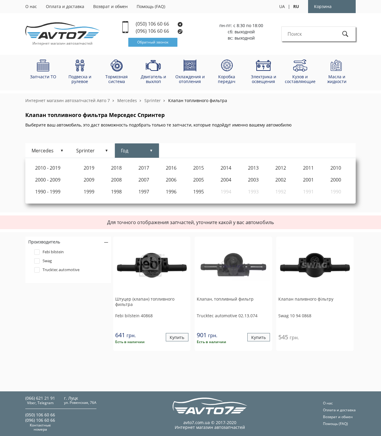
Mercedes (127, 100)
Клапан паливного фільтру (305, 299)
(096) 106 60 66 (153, 31)
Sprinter (152, 100)
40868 (134, 315)
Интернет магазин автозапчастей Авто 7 (67, 100)
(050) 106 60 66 (153, 24)
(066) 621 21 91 (40, 398)
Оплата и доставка (65, 6)
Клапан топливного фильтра (197, 100)
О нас (31, 6)
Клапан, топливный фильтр (225, 299)
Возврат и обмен (110, 6)
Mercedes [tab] (43, 150)
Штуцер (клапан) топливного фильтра (144, 301)
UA (282, 6)
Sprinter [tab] (85, 150)
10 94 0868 (294, 315)
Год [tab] (124, 150)
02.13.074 (227, 315)
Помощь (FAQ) (151, 6)
